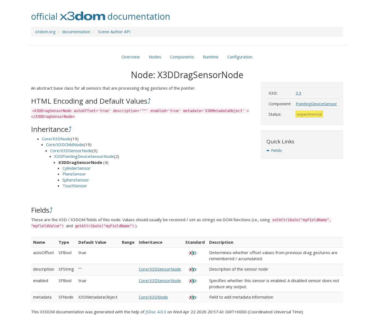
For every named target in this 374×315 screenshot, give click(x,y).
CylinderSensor (76, 168)
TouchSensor (74, 185)
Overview (131, 56)
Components (182, 56)
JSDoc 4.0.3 (155, 311)
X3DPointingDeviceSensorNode (84, 156)
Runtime (210, 56)
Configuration (239, 56)
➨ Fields (274, 150)
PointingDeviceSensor (316, 103)
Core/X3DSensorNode (71, 150)
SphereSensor (75, 180)
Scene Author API (114, 31)
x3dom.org (45, 31)
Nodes (155, 56)
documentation (76, 31)
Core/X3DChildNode (65, 144)
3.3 (298, 93)
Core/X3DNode (56, 138)
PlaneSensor (74, 174)
